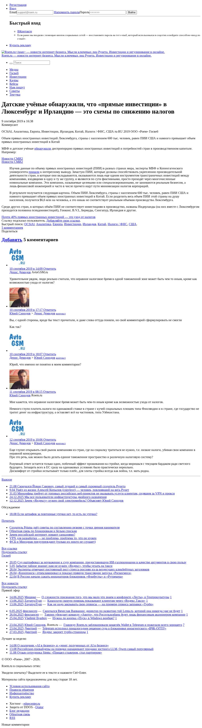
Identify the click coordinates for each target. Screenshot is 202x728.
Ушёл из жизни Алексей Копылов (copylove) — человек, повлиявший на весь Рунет (69, 490)
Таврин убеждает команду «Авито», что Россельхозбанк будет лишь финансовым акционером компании (114, 614)
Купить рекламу (20, 45)
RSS (12, 717)
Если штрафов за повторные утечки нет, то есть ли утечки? (53, 514)
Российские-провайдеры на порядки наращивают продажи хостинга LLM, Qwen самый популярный (81, 649)
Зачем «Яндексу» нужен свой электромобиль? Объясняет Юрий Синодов (66, 500)
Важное (7, 479)
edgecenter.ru (31, 703)
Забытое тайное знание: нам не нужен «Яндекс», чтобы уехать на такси (64, 566)
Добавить (12, 239)
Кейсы (13, 83)
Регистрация (17, 5)
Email (13, 12)
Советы (14, 91)
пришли (34, 172)
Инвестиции (17, 76)
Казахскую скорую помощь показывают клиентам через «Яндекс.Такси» (96, 600)
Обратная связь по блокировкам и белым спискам (43, 531)
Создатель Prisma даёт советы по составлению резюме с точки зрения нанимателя (64, 527)
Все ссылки (9, 548)
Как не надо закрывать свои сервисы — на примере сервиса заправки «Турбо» (100, 604)
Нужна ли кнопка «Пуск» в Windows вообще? (83, 618)
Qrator (39, 707)
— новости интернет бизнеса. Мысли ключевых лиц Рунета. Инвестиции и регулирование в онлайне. (77, 55)
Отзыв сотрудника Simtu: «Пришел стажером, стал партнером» (55, 652)
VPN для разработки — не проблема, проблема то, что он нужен (52, 538)
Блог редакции (19, 710)
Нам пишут (17, 87)
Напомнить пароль (66, 12)
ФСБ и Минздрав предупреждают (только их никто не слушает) (52, 541)
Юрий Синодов (20, 313)
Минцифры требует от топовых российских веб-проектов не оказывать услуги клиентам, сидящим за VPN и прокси (92, 493)
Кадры (13, 80)
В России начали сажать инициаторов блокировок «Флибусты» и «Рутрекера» (70, 576)
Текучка (14, 94)
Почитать (8, 520)
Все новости (10, 583)
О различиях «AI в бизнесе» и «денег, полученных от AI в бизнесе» (59, 645)
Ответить (49, 268)
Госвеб (14, 73)
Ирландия (89, 224)
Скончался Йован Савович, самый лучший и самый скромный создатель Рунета (67, 486)
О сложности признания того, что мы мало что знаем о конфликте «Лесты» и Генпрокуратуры (105, 597)
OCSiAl (29, 224)
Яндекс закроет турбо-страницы (64, 632)
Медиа (13, 69)
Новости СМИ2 (12, 158)
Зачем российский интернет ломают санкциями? (42, 534)
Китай (102, 224)
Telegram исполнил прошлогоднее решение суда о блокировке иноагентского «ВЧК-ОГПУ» (104, 628)
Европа (58, 224)
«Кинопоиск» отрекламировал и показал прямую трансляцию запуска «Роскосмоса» (74, 573)
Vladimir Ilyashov (35, 618)
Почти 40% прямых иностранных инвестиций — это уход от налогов (48, 217)
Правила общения (21, 689)
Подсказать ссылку (14, 552)
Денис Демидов (20, 272)
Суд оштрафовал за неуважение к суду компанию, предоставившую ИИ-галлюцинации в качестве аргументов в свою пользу (101, 562)
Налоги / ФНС (117, 224)
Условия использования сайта (29, 686)
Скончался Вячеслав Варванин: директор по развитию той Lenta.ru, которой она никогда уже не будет (111, 611)
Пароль (71, 12)
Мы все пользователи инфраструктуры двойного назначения (58, 497)
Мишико (30, 597)
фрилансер (30, 611)
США (133, 224)
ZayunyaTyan (33, 600)
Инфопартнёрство (21, 693)
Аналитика (43, 224)
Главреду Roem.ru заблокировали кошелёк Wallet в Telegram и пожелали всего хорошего (123, 624)
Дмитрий (30, 628)
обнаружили (42, 148)
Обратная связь (19, 714)
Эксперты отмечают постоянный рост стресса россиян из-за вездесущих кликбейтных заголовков (83, 569)
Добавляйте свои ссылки (63, 220)
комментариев (12, 227)
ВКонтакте (24, 31)
